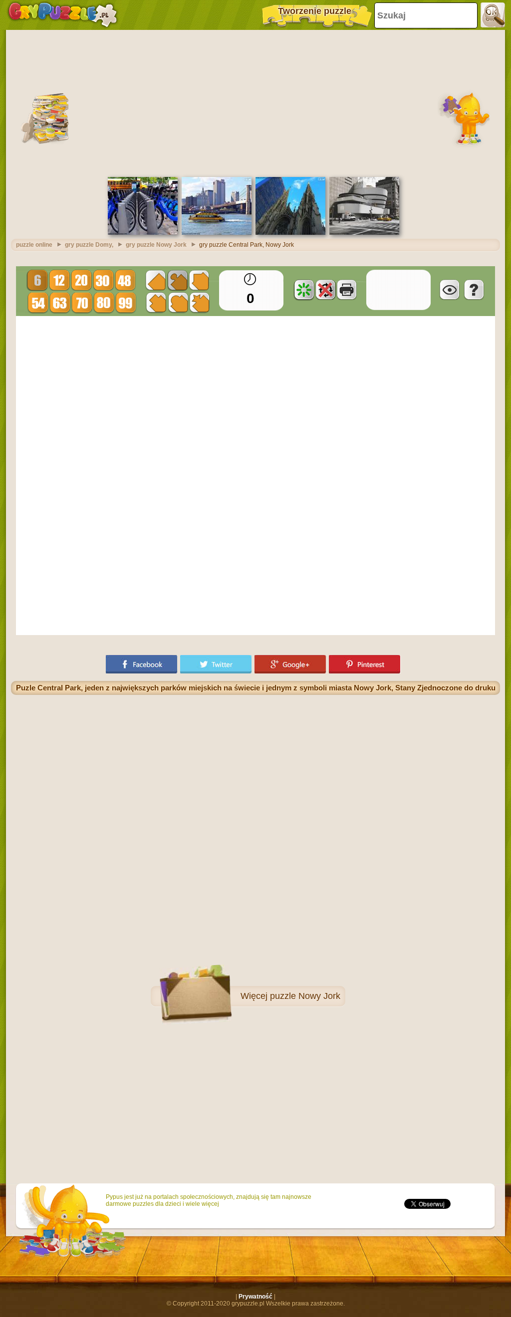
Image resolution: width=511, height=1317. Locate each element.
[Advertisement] (255, 102)
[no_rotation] (325, 290)
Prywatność (255, 1296)
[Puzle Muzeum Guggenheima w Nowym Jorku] (364, 232)
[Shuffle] (304, 290)
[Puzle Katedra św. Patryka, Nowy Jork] (290, 232)
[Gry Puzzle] (62, 15)
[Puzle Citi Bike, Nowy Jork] (143, 232)
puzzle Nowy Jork (305, 996)
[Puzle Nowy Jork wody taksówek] (217, 232)
